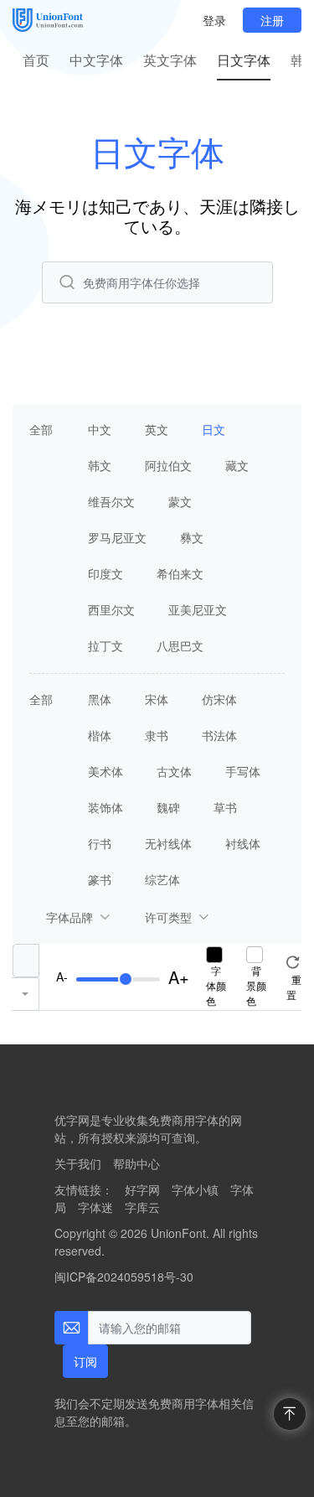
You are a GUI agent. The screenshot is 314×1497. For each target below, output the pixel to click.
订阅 (85, 1361)
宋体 (156, 699)
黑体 (99, 699)
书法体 (219, 735)
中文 (99, 429)
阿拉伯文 (168, 465)
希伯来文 (180, 573)
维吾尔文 (111, 501)
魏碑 (168, 807)
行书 (99, 843)
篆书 (99, 879)
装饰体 (105, 807)
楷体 (99, 735)
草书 (225, 807)
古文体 (174, 771)
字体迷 (95, 1207)
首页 (36, 60)
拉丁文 (105, 645)
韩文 (99, 465)
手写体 (242, 771)
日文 (213, 429)
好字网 (142, 1189)
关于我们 (77, 1163)
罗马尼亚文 (117, 537)
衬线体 (242, 843)
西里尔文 (111, 609)
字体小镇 (195, 1189)
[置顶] (290, 1414)
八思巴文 (180, 645)
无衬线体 (168, 843)
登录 (214, 20)
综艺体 (162, 879)
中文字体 (96, 60)
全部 (41, 429)
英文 (156, 429)
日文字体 (243, 60)
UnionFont (178, 1233)
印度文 (105, 573)
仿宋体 (219, 699)
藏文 (237, 465)
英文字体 (170, 60)
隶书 (156, 735)
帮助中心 (136, 1163)
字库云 (142, 1207)
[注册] (272, 20)
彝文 (191, 537)
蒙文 (180, 501)
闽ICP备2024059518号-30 (123, 1276)
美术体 (105, 771)
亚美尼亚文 (197, 609)
